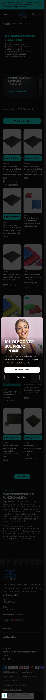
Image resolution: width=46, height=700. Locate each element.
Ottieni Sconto (22, 370)
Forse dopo (22, 377)
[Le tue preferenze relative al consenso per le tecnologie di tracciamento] (4, 695)
